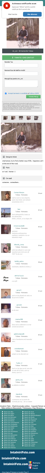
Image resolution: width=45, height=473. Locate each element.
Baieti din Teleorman (31, 442)
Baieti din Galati (9, 428)
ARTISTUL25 (19, 276)
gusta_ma (19, 380)
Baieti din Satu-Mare (10, 440)
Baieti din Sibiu (29, 440)
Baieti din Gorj (8, 429)
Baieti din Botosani (10, 417)
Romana (36, 463)
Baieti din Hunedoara (11, 431)
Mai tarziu (12, 14)
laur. (19, 209)
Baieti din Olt (28, 437)
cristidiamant (19, 348)
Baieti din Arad (29, 412)
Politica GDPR (34, 93)
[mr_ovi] (5, 118)
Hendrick (19, 394)
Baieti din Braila (29, 417)
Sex (26, 472)
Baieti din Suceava (10, 442)
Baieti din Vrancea (10, 447)
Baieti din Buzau (9, 420)
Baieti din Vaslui (29, 446)
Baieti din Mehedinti (10, 435)
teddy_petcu (19, 261)
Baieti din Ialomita (30, 431)
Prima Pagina (6, 472)
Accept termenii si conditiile (17, 93)
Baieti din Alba (8, 412)
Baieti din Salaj (29, 438)
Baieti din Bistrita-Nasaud (32, 415)
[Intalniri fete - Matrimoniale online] (22, 452)
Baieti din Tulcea (29, 444)
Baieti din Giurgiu (30, 428)
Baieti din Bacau (29, 413)
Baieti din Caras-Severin (11, 422)
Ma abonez (32, 14)
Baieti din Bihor (9, 415)
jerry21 (19, 290)
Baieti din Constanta (10, 424)
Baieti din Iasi (8, 433)
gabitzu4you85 (19, 334)
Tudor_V (19, 363)
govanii (19, 305)
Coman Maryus (19, 192)
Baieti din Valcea (9, 446)
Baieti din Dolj (28, 426)
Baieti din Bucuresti (30, 419)
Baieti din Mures (29, 435)
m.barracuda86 (19, 226)
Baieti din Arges (9, 413)
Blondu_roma (19, 244)
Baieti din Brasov (9, 419)
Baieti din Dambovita (10, 426)
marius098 (19, 319)
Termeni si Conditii (17, 472)
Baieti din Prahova (10, 438)
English (35, 466)
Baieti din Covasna (30, 424)
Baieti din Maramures (31, 433)
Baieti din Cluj (28, 422)
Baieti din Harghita (30, 429)
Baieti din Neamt (9, 437)
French (35, 468)
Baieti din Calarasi (30, 420)
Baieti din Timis (9, 444)
